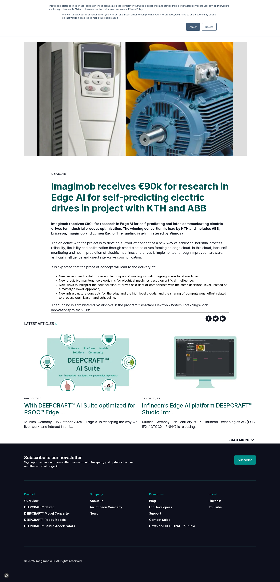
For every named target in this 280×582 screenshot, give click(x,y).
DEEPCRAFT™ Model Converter (47, 513)
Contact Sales (159, 520)
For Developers (160, 507)
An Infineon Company (106, 507)
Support (155, 513)
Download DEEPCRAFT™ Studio (172, 526)
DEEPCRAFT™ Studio (39, 507)
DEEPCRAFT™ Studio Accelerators (49, 526)
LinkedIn (215, 501)
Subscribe (245, 460)
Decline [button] (209, 26)
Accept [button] (193, 26)
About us (96, 501)
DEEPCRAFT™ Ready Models (45, 520)
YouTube (215, 507)
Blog (152, 501)
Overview (31, 501)
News (94, 513)
